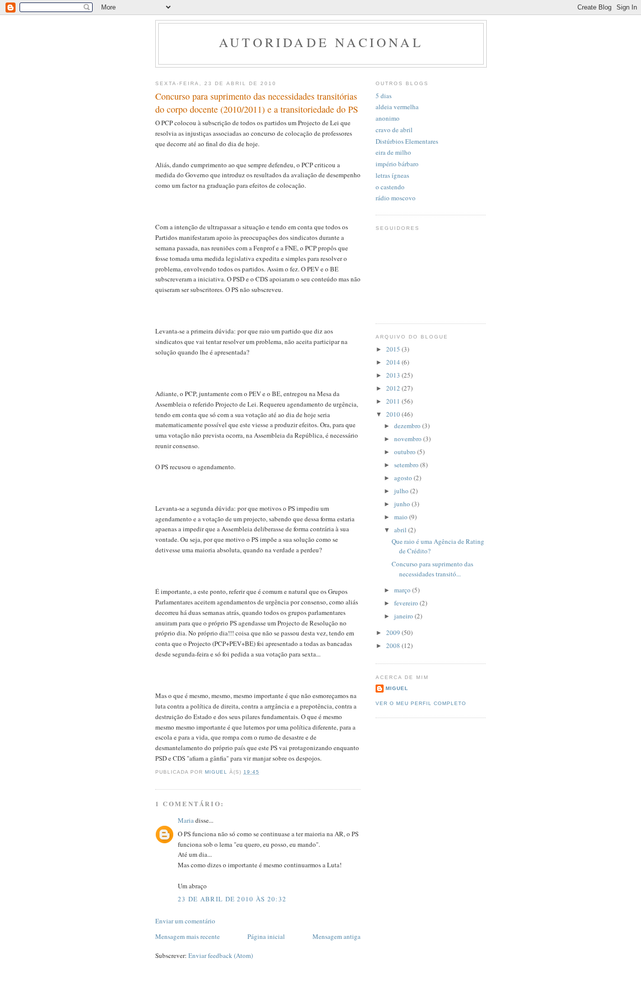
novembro (408, 438)
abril (401, 529)
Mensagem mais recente (187, 936)
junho (403, 503)
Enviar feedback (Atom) (220, 955)
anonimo (388, 118)
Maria (186, 820)
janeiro (404, 615)
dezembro (408, 425)
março (403, 589)
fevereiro (407, 602)
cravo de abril (394, 129)
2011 (394, 401)
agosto (404, 477)
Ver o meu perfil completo (421, 703)
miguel (397, 688)
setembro (407, 464)
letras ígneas (392, 175)
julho (402, 490)
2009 (394, 632)
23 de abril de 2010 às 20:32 (232, 898)
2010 (394, 414)
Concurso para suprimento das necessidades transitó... (432, 568)
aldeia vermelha (397, 106)
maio (401, 516)
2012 (394, 388)
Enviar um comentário (185, 920)
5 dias (384, 95)
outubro (405, 451)
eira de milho (393, 152)
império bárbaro (397, 163)
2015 (394, 349)
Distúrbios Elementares (407, 141)
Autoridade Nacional (321, 42)
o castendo (390, 186)
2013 (394, 375)
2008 (394, 645)
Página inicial (266, 936)
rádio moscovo (396, 197)
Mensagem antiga (336, 936)
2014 (394, 362)
